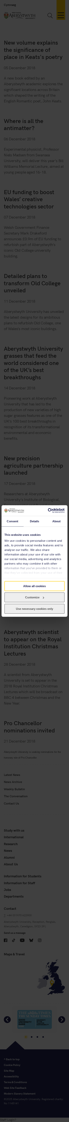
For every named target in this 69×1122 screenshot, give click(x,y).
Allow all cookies (34, 586)
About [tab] (56, 521)
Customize (32, 597)
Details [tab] (34, 521)
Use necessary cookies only (34, 608)
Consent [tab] (12, 521)
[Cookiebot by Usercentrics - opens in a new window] (49, 510)
